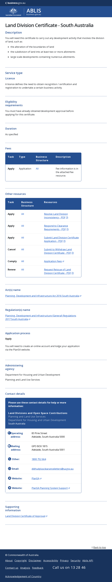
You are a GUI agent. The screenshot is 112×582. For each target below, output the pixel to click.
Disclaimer (35, 560)
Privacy (64, 560)
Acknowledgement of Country (23, 576)
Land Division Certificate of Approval (26, 516)
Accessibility (50, 560)
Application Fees (54, 261)
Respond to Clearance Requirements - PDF (56, 227)
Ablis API (87, 560)
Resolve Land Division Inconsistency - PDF (56, 215)
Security (75, 560)
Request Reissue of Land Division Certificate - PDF (59, 271)
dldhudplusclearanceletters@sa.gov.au (53, 468)
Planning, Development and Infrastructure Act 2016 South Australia (43, 295)
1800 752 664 (39, 459)
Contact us (11, 567)
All (37, 168)
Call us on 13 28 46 (69, 567)
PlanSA (36, 478)
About (9, 560)
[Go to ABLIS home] (23, 12)
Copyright (21, 560)
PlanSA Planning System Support (51, 488)
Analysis (25, 567)
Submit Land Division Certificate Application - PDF (61, 239)
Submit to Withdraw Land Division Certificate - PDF (59, 251)
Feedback (37, 567)
